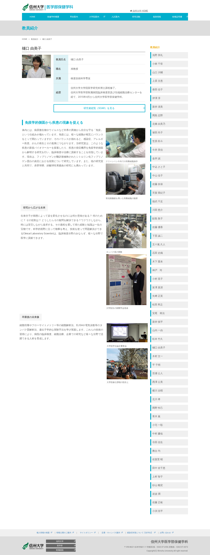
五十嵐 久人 (158, 244)
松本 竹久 (157, 338)
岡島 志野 (157, 115)
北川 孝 (156, 399)
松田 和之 (157, 304)
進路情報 (157, 17)
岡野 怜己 (157, 407)
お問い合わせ (165, 533)
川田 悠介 (157, 209)
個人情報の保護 (43, 533)
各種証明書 (177, 17)
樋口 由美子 (158, 347)
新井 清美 (157, 106)
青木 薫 (156, 416)
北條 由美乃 (158, 123)
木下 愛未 (157, 261)
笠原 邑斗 (157, 141)
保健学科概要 (53, 17)
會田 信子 (157, 89)
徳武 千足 (157, 201)
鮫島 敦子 (157, 218)
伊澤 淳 (156, 98)
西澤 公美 (157, 381)
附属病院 (59, 550)
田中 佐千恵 (158, 468)
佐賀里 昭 (157, 459)
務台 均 (156, 450)
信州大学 (59, 541)
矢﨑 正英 (157, 295)
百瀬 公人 (157, 373)
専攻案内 (74, 17)
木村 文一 (157, 356)
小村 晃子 (157, 278)
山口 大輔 (157, 72)
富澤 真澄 (157, 287)
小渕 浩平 (157, 511)
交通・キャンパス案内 (111, 533)
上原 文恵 (157, 80)
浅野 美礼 (157, 55)
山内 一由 (157, 330)
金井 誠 (156, 158)
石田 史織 (157, 252)
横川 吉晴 (157, 390)
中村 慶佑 (157, 433)
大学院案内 (94, 17)
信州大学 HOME (140, 11)
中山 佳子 (157, 175)
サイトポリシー (86, 533)
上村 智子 (157, 476)
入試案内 (115, 17)
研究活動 (136, 17)
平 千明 (156, 364)
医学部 (60, 546)
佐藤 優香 (157, 227)
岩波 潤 (156, 493)
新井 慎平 (157, 321)
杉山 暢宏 (157, 485)
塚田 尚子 (157, 132)
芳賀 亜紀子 (158, 192)
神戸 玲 (157, 270)
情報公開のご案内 (63, 533)
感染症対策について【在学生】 (140, 533)
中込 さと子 (160, 166)
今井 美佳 (157, 149)
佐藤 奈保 (157, 184)
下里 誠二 (157, 235)
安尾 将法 (158, 313)
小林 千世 (157, 63)
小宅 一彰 (157, 424)
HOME (32, 17)
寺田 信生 (157, 442)
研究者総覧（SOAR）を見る (99, 108)
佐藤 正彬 (157, 502)
